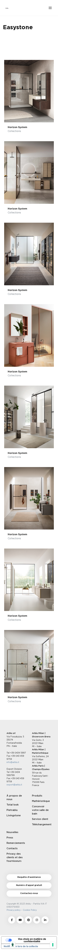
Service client (40, 819)
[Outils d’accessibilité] (12, 945)
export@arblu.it (14, 784)
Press (10, 837)
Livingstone (14, 815)
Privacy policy (14, 910)
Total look (13, 805)
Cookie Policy (30, 910)
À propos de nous (14, 798)
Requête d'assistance (29, 877)
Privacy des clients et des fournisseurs (15, 857)
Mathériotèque (41, 801)
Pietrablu (12, 810)
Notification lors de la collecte (21, 946)
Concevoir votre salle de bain (40, 810)
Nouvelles (12, 832)
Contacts (12, 848)
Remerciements (16, 843)
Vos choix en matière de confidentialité (32, 940)
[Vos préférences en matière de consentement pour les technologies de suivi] (53, 945)
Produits (37, 796)
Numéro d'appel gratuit (29, 885)
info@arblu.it (13, 762)
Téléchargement (41, 824)
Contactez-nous (29, 893)
